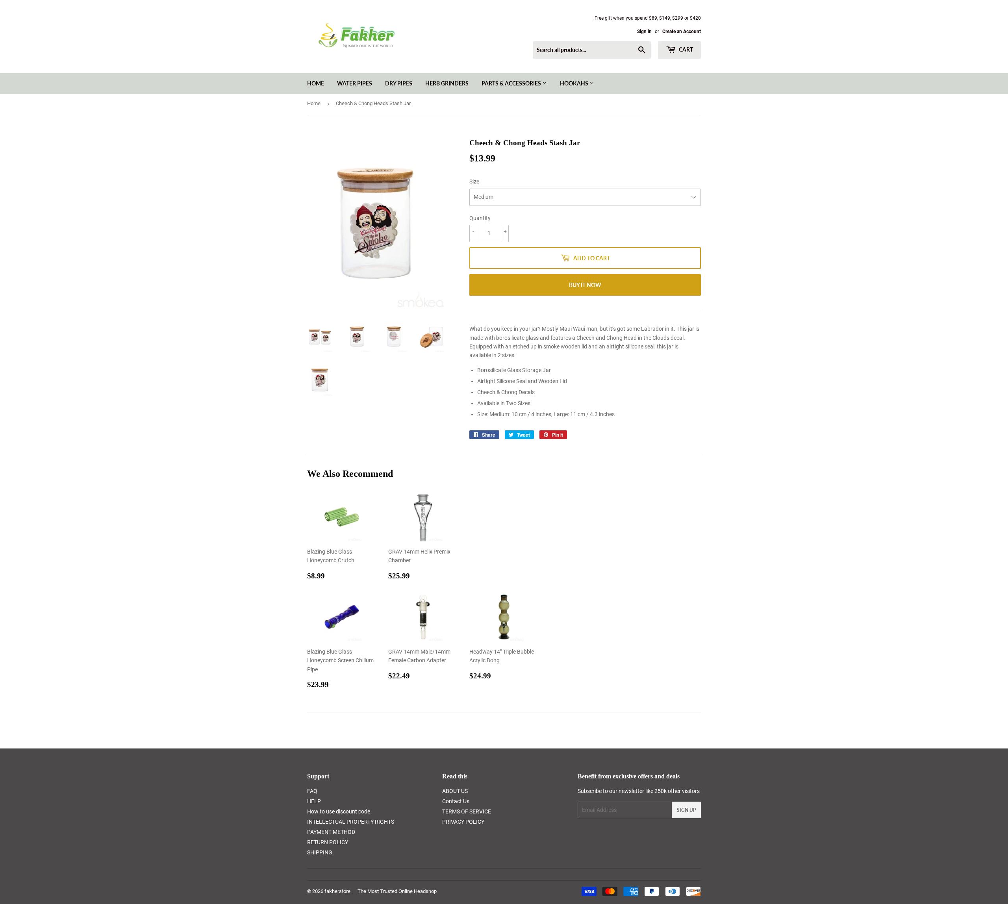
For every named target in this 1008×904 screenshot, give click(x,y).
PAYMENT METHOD (331, 832)
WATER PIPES (354, 83)
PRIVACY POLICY (463, 822)
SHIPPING (319, 852)
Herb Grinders (447, 83)
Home (315, 83)
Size (474, 181)
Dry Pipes (398, 83)
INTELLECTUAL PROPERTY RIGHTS (350, 822)
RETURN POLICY (327, 842)
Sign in (644, 31)
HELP (314, 801)
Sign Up (686, 810)
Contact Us (455, 801)
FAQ (312, 791)
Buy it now (585, 285)
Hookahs (574, 83)
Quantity (480, 218)
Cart (685, 49)
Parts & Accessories (512, 83)
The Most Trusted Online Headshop (397, 891)
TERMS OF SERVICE (466, 811)
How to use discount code (338, 811)
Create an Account (681, 31)
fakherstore (337, 891)
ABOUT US (455, 791)
